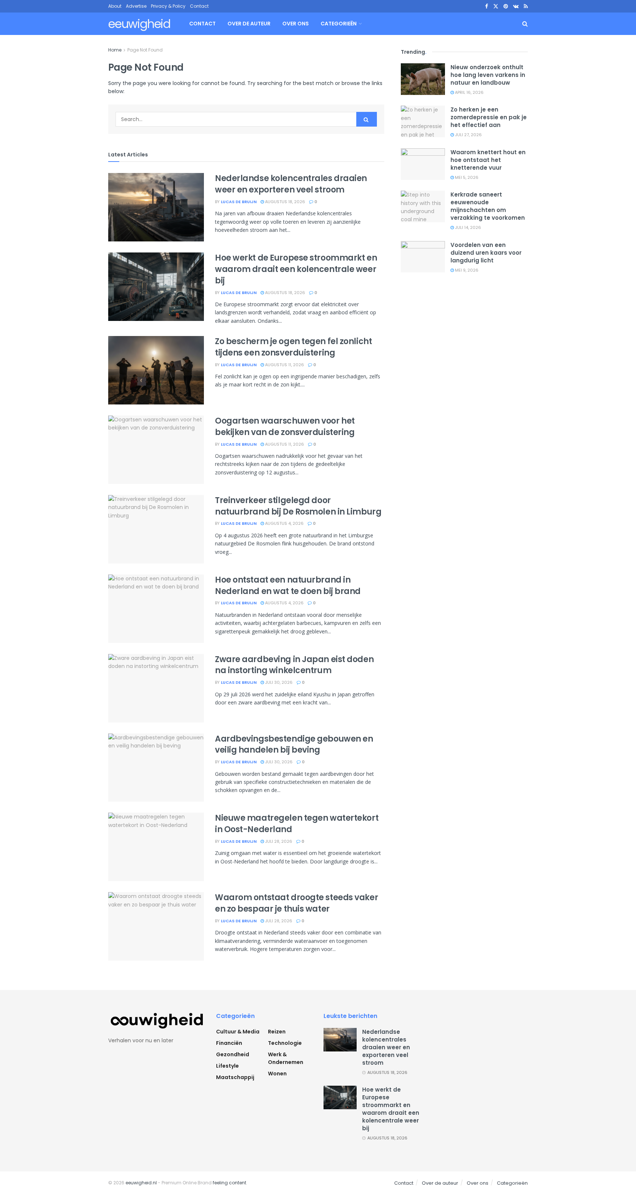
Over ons (295, 23)
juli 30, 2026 (278, 682)
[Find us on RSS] (526, 6)
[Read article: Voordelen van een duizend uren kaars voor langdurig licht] (423, 257)
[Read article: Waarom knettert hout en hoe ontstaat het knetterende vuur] (423, 164)
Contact (199, 6)
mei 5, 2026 (466, 177)
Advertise (136, 6)
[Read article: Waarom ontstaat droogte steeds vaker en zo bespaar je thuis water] (156, 926)
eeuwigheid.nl (141, 1183)
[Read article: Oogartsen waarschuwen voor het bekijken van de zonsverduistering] (156, 450)
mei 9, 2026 (466, 270)
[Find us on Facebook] (486, 6)
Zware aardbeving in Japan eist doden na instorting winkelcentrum (294, 665)
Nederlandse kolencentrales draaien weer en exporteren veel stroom (291, 184)
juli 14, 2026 (467, 227)
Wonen (277, 1073)
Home (114, 50)
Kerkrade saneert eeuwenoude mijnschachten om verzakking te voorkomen (488, 206)
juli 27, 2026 (468, 135)
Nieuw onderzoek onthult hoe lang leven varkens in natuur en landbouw (488, 74)
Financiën (229, 1043)
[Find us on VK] (516, 6)
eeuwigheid (139, 24)
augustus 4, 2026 (284, 523)
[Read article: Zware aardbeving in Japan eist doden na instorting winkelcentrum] (156, 688)
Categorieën (339, 23)
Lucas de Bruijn (239, 202)
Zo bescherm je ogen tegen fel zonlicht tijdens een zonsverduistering (293, 347)
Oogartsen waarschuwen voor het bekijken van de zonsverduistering (285, 426)
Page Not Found (145, 50)
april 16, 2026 (469, 92)
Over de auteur (249, 23)
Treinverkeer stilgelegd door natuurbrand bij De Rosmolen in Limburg (298, 506)
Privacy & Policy (168, 6)
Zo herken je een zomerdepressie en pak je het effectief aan (489, 117)
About (114, 6)
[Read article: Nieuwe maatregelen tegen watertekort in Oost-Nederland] (156, 847)
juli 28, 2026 (278, 841)
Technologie (285, 1043)
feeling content (229, 1183)
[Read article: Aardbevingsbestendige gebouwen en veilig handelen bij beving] (156, 767)
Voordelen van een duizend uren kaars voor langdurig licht (486, 252)
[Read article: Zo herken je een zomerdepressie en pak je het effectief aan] (423, 121)
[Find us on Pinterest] (506, 6)
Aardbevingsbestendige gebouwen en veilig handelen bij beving (294, 744)
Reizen (277, 1031)
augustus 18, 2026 (284, 202)
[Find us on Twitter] (495, 6)
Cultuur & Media (237, 1031)
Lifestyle (227, 1066)
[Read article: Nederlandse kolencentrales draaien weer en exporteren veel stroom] (156, 207)
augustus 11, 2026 (284, 365)
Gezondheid (232, 1054)
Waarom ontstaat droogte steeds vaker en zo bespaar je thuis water (296, 903)
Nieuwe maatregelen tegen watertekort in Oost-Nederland (296, 823)
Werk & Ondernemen (285, 1058)
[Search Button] (525, 24)
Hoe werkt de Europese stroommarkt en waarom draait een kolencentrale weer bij (296, 269)
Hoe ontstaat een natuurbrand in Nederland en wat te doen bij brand (288, 585)
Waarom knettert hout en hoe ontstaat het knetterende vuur (488, 160)
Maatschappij (235, 1077)
